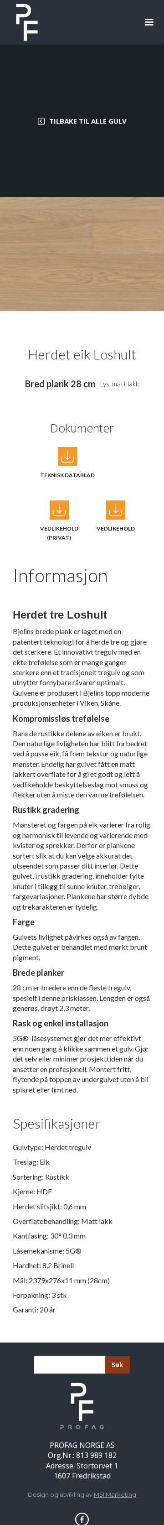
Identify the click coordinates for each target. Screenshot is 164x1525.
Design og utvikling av (82, 1494)
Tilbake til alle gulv (88, 120)
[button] (149, 22)
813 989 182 (96, 1455)
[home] (24, 22)
